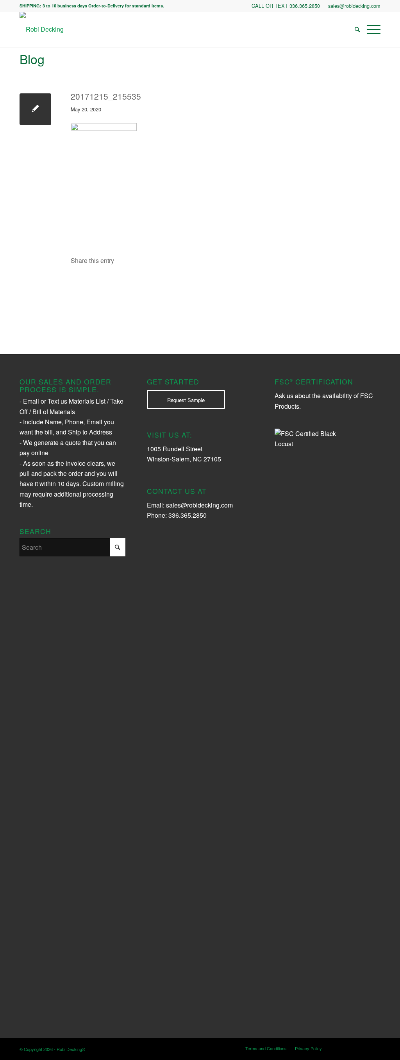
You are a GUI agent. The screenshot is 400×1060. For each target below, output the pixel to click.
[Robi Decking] (42, 29)
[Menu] (371, 29)
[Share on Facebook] (95, 283)
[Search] (357, 29)
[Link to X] (351, 1048)
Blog (32, 59)
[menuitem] (286, 6)
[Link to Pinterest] (374, 1048)
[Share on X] (143, 283)
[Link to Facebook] (363, 1048)
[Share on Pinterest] (191, 283)
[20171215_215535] (35, 109)
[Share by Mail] (239, 283)
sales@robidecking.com (199, 505)
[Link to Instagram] (339, 1048)
